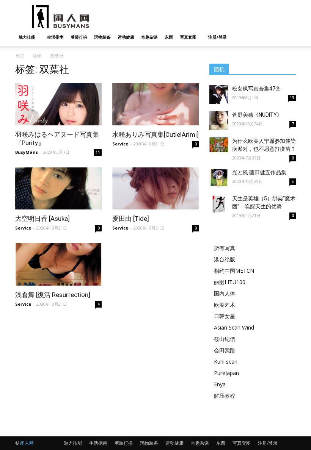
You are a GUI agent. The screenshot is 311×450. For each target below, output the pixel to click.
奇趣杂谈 (149, 37)
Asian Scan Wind (234, 327)
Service (120, 144)
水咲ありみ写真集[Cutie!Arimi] (155, 134)
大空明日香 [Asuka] (42, 218)
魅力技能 (27, 37)
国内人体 (224, 293)
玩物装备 (102, 37)
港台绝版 (224, 259)
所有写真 (224, 248)
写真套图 (188, 37)
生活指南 (55, 37)
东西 (169, 37)
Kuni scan (225, 361)
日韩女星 (224, 316)
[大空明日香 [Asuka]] (58, 188)
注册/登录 (217, 37)
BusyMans (26, 152)
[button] (287, 37)
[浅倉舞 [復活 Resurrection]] (58, 264)
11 (98, 152)
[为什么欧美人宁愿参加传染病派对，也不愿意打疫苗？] (218, 144)
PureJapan (226, 373)
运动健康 (126, 37)
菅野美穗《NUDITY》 (257, 115)
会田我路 (224, 350)
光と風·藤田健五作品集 (259, 172)
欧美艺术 (224, 304)
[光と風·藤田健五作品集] (218, 178)
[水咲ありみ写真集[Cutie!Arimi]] (155, 104)
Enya (220, 384)
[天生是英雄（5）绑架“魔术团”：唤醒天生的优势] (218, 204)
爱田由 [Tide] (130, 218)
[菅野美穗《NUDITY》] (218, 120)
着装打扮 (79, 37)
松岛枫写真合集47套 (256, 89)
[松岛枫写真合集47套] (218, 94)
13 (292, 97)
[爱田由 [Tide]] (155, 188)
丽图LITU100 (229, 282)
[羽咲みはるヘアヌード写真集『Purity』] (58, 104)
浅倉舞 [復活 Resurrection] (52, 294)
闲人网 (27, 443)
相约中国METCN (234, 270)
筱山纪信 (224, 338)
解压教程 (224, 395)
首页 (19, 56)
